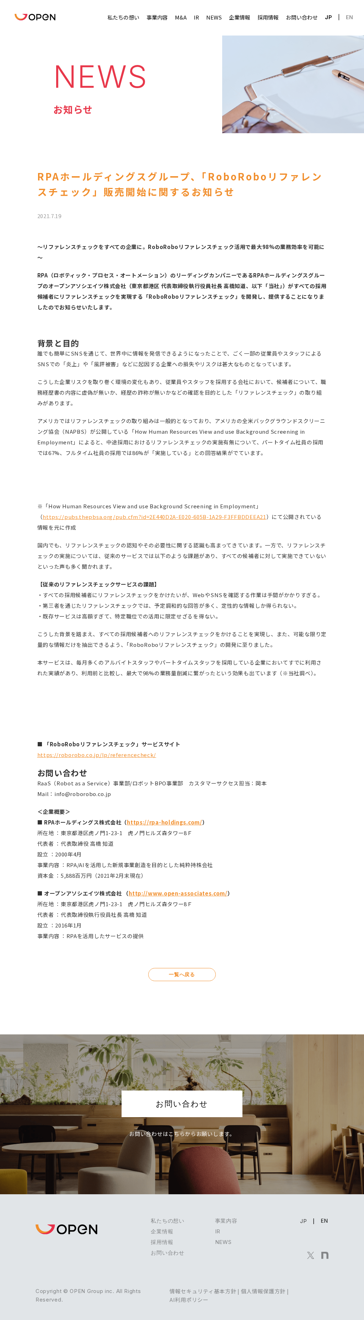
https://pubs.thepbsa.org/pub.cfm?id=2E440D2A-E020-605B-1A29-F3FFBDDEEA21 (154, 516)
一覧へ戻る (182, 974)
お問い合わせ (182, 1103)
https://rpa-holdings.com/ (164, 822)
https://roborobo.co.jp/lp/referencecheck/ (96, 754)
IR (217, 1231)
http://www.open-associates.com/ (178, 893)
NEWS (223, 1242)
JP (328, 17)
